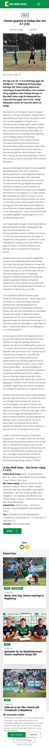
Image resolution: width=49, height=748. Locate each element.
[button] (38, 4)
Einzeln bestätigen (24, 740)
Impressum (29, 744)
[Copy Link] (27, 547)
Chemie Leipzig (17, 29)
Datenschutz (20, 744)
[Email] (22, 547)
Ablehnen (34, 735)
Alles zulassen (16, 735)
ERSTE (25, 15)
